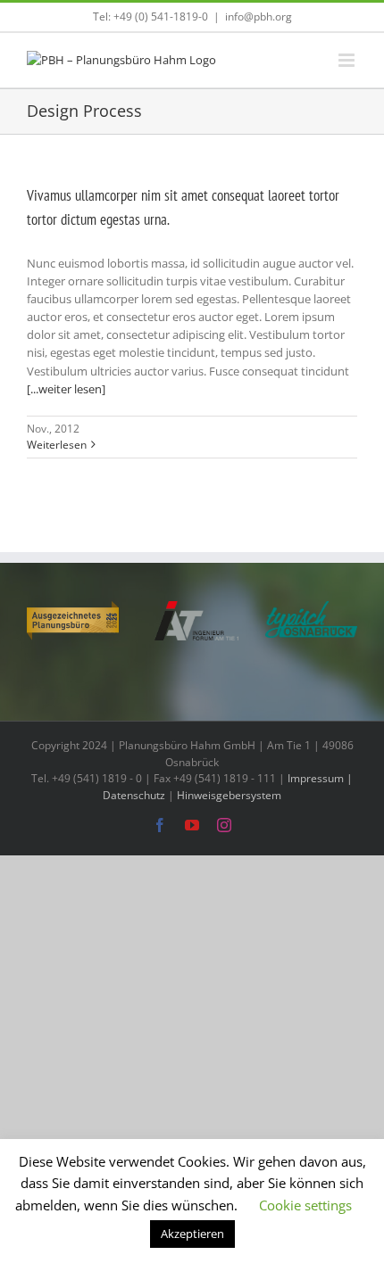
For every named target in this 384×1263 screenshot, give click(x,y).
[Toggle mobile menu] (347, 60)
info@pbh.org (258, 16)
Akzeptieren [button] (192, 1234)
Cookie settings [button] (305, 1205)
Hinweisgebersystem (229, 795)
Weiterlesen (57, 444)
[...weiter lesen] (66, 389)
